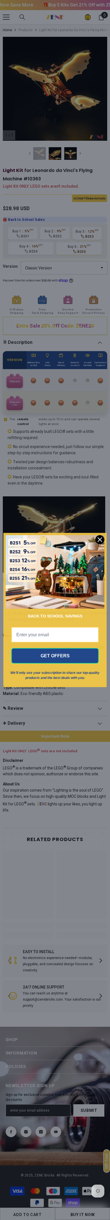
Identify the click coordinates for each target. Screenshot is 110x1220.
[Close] (100, 539)
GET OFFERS (55, 655)
